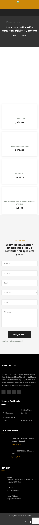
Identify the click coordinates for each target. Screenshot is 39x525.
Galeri (27, 522)
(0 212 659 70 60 (20, 174)
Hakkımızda (17, 522)
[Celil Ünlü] (19, 2)
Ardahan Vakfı (8, 413)
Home (15, 36)
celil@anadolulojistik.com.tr (19, 146)
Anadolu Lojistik (26, 420)
